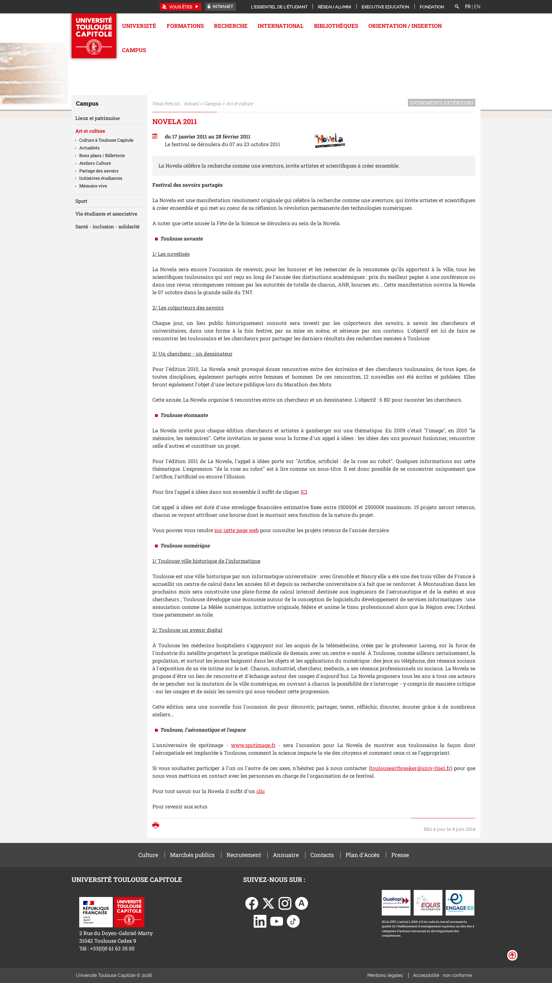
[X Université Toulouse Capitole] (268, 902)
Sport (81, 201)
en (477, 6)
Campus (134, 50)
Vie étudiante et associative (106, 213)
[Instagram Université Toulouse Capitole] (285, 902)
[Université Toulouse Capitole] (129, 911)
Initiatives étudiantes (100, 178)
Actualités (89, 148)
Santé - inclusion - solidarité (107, 226)
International (280, 25)
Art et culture (90, 131)
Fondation (432, 6)
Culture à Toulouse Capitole (106, 140)
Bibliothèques (336, 25)
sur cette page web (236, 530)
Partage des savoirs (99, 171)
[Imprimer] (157, 826)
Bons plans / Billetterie (102, 155)
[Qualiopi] (396, 902)
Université (139, 25)
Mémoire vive (93, 186)
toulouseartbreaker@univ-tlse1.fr (411, 768)
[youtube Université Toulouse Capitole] (276, 920)
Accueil (191, 103)
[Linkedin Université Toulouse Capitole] (260, 920)
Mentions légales (385, 975)
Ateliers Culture (95, 163)
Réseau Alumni (334, 6)
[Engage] (460, 902)
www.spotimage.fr (253, 745)
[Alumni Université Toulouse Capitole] (301, 902)
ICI (304, 491)
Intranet (222, 6)
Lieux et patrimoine (97, 118)
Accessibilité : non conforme (442, 975)
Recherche (231, 25)
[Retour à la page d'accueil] (94, 35)
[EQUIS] (428, 902)
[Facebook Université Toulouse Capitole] (251, 902)
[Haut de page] (512, 954)
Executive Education (385, 6)
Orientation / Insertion (405, 25)
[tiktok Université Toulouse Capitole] (293, 920)
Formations (185, 25)
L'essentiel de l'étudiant (279, 6)
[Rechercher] (457, 7)
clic (261, 791)
